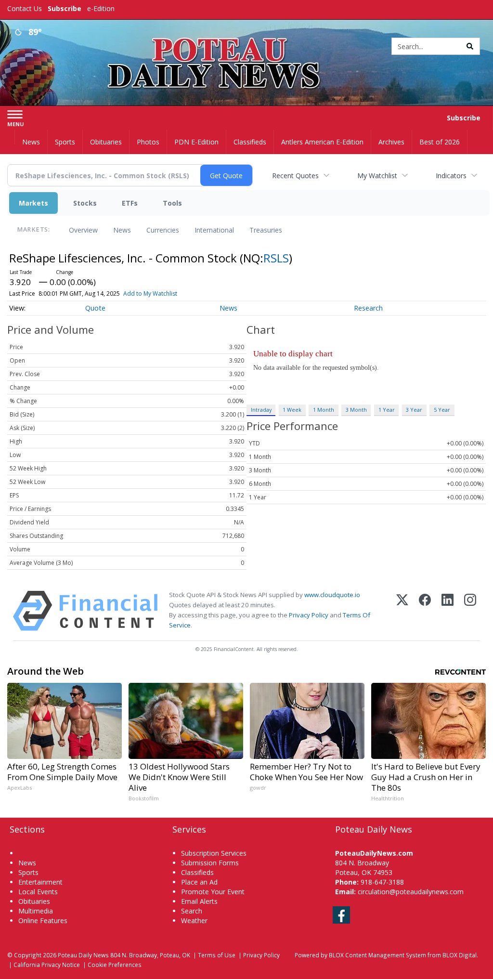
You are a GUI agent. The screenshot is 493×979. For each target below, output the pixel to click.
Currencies (162, 230)
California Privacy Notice (46, 964)
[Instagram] (470, 611)
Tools (172, 203)
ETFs (130, 203)
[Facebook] (425, 611)
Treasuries (265, 230)
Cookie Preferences (115, 964)
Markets (33, 203)
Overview (83, 230)
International (214, 230)
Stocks (85, 203)
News (122, 230)
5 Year (442, 409)
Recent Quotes (295, 175)
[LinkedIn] (447, 611)
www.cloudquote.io (332, 594)
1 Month (323, 409)
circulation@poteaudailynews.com (411, 891)
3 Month (356, 409)
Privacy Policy (308, 615)
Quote (95, 308)
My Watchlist (377, 175)
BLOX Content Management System (377, 955)
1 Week (292, 409)
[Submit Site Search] (470, 46)
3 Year (414, 409)
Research (368, 308)
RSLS (276, 258)
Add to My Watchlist (150, 293)
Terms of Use (216, 955)
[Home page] (246, 44)
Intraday (261, 409)
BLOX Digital (459, 955)
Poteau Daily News (83, 955)
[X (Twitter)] (402, 611)
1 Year (386, 409)
